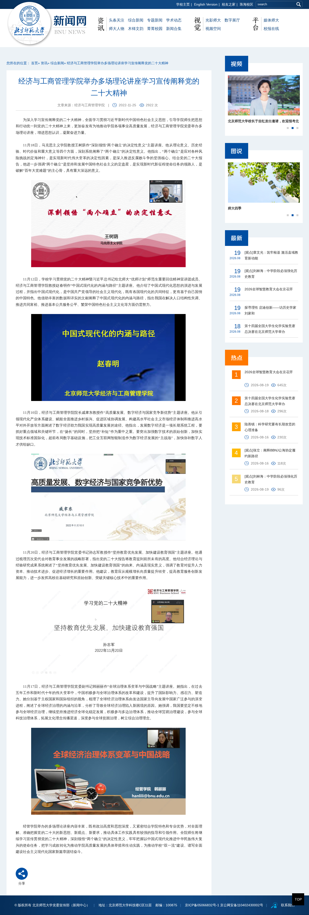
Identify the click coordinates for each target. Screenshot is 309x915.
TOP (298, 899)
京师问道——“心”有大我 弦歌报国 (254, 121)
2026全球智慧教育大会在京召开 (269, 289)
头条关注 (116, 20)
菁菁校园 (154, 29)
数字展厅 (232, 20)
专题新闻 (154, 20)
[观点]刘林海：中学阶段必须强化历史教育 (271, 274)
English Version (206, 4)
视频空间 (213, 29)
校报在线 (271, 29)
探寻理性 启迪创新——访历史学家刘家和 (270, 310)
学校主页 (183, 4)
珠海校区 (246, 4)
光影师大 (213, 20)
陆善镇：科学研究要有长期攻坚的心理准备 (270, 427)
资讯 (44, 63)
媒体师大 (271, 20)
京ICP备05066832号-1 (202, 905)
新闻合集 (174, 29)
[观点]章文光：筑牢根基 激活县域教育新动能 (271, 255)
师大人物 (116, 29)
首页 (34, 63)
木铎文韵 (135, 29)
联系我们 (288, 905)
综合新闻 (135, 20)
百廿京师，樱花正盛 (243, 208)
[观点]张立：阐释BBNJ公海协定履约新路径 (270, 453)
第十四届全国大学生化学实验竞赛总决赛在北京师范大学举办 (270, 329)
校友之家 (228, 4)
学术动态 (174, 20)
